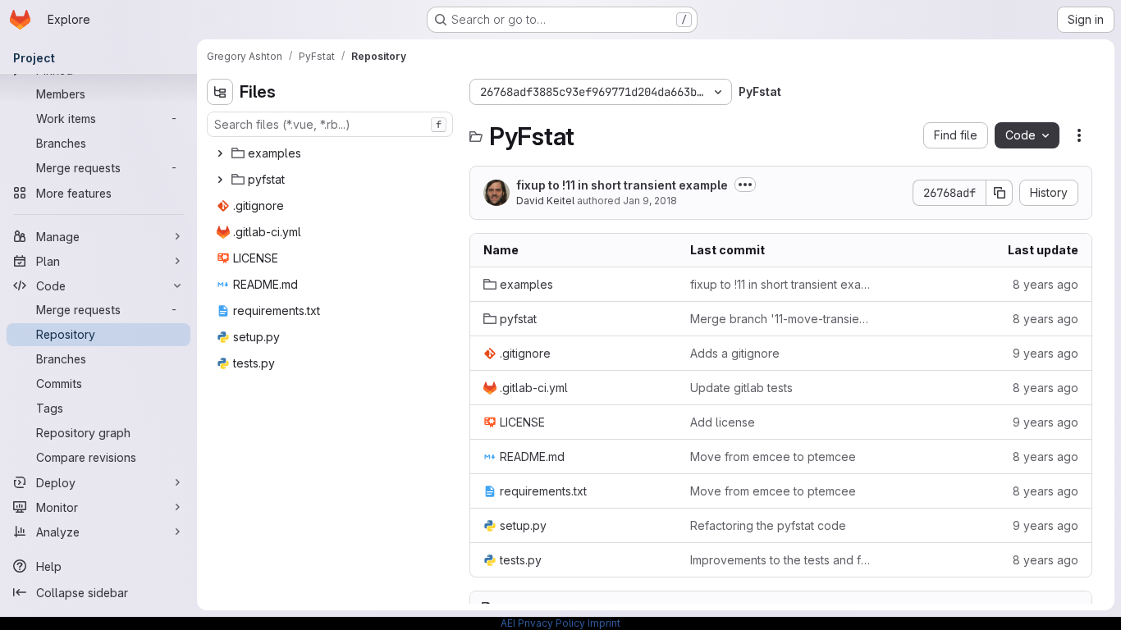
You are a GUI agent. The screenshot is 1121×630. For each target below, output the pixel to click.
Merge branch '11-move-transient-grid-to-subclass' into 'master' (780, 319)
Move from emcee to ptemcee (773, 456)
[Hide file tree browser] (220, 92)
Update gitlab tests (741, 388)
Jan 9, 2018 (650, 200)
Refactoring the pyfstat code (768, 525)
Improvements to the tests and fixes (780, 560)
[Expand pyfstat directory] (220, 179)
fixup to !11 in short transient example (622, 185)
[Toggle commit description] (745, 184)
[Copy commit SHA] (999, 193)
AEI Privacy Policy (543, 623)
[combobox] (330, 124)
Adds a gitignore (735, 353)
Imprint (604, 623)
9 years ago (1045, 353)
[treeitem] (331, 153)
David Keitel (545, 200)
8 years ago (1045, 284)
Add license (722, 422)
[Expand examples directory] (220, 153)
